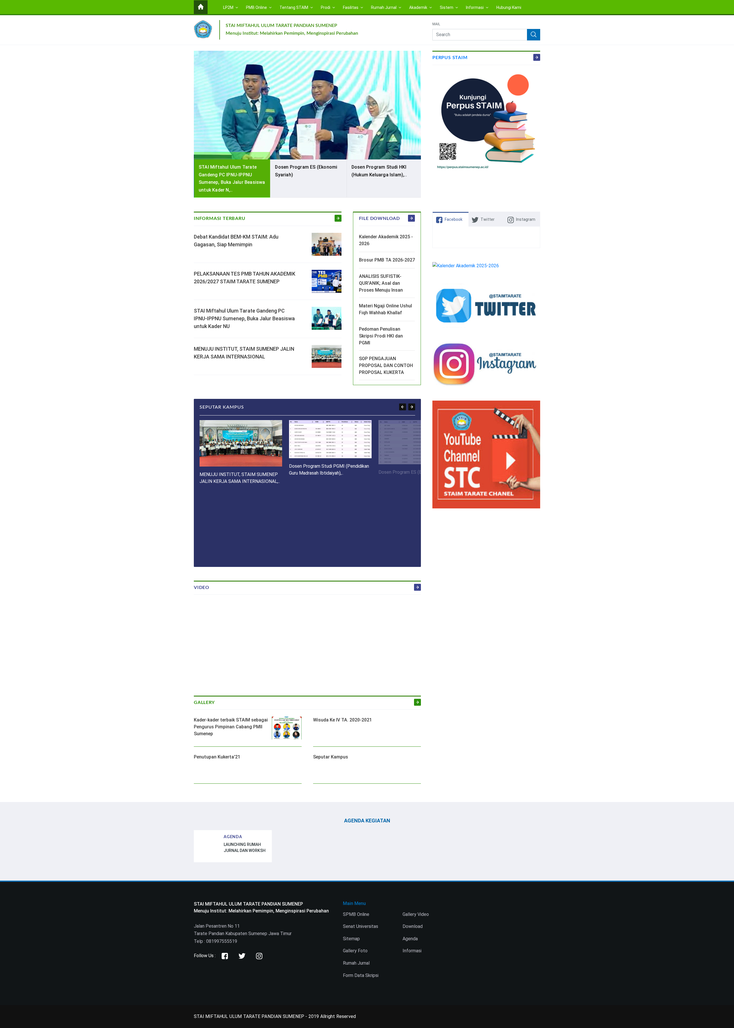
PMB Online (257, 7)
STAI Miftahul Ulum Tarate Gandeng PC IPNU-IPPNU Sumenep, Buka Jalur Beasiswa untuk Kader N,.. (232, 178)
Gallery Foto (355, 950)
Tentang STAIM (294, 7)
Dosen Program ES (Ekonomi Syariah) (306, 170)
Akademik (418, 7)
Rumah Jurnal (384, 7)
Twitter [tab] (488, 219)
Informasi (475, 7)
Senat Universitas (360, 926)
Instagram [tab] (525, 219)
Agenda (410, 938)
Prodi (326, 7)
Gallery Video (416, 914)
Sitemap (351, 938)
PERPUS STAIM (450, 57)
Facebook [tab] (453, 219)
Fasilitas (351, 7)
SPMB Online (356, 914)
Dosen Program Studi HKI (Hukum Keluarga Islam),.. (379, 170)
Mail (436, 24)
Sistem (447, 7)
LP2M (228, 7)
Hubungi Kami (508, 7)
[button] (402, 406)
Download (413, 926)
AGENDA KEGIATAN (367, 821)
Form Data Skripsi (360, 975)
